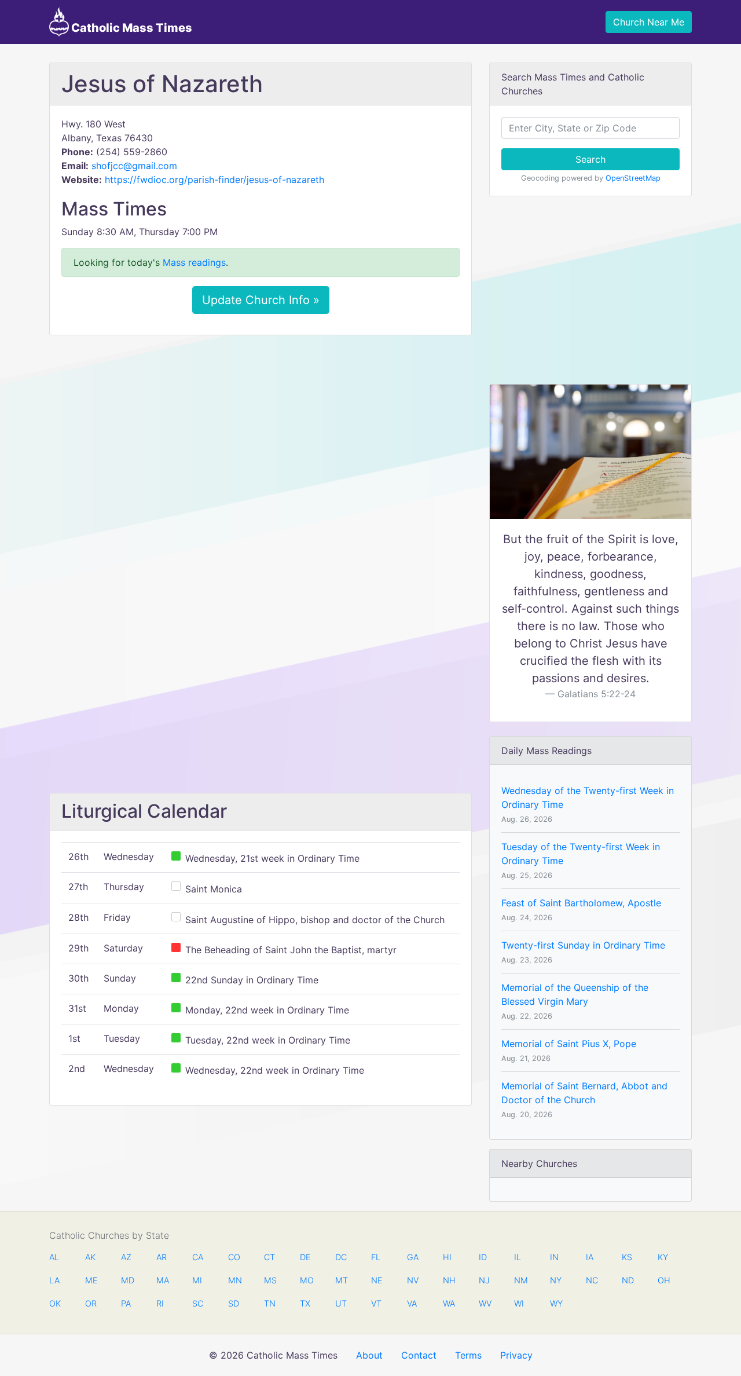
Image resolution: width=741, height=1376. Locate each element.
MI (197, 1280)
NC (591, 1280)
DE (305, 1257)
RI (160, 1303)
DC (341, 1257)
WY (556, 1303)
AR (161, 1257)
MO (305, 1280)
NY (556, 1280)
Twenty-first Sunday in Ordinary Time (583, 945)
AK (90, 1257)
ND (627, 1280)
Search (590, 159)
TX (305, 1303)
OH (663, 1280)
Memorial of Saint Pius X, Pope (568, 1043)
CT (269, 1257)
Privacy (516, 1355)
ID (483, 1257)
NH (448, 1280)
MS (270, 1280)
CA (197, 1257)
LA (54, 1280)
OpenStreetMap (633, 178)
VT (376, 1303)
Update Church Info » (261, 300)
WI (519, 1303)
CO (234, 1257)
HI (447, 1257)
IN (554, 1257)
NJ (484, 1280)
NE (377, 1280)
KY (663, 1257)
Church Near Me (648, 22)
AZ (126, 1257)
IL (517, 1257)
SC (197, 1303)
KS (627, 1257)
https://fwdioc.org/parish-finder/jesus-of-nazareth (214, 179)
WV (484, 1303)
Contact (418, 1355)
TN (270, 1303)
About (369, 1355)
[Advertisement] (260, 430)
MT (341, 1280)
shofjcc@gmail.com (134, 165)
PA (126, 1303)
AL (54, 1257)
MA (162, 1280)
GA (413, 1257)
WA (448, 1303)
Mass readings (194, 262)
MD (127, 1280)
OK (55, 1303)
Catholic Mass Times (130, 28)
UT (341, 1303)
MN (234, 1280)
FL (375, 1257)
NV (413, 1280)
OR (91, 1303)
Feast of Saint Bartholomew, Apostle (581, 903)
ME (91, 1280)
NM (520, 1280)
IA (589, 1257)
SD (233, 1303)
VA (412, 1303)
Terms (468, 1355)
